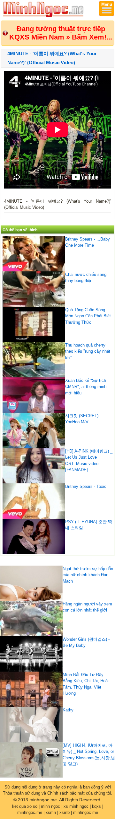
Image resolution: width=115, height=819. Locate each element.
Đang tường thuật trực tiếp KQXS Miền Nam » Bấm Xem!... (60, 33)
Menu (106, 4)
